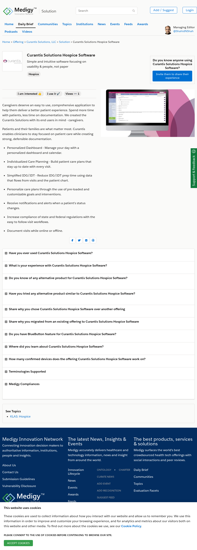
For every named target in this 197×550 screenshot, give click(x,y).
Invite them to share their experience (172, 76)
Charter (124, 469)
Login (190, 10)
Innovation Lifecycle (76, 472)
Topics (138, 484)
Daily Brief (141, 470)
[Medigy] (20, 10)
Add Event (104, 483)
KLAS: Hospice (20, 416)
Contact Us (10, 472)
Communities (143, 477)
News (72, 481)
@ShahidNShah (183, 31)
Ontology (104, 469)
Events (72, 487)
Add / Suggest (163, 10)
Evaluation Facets (146, 491)
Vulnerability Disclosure (19, 486)
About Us (9, 465)
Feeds (72, 501)
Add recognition (109, 490)
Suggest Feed (106, 497)
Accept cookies (18, 543)
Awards (73, 494)
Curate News (105, 476)
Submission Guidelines (18, 479)
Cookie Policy (131, 526)
